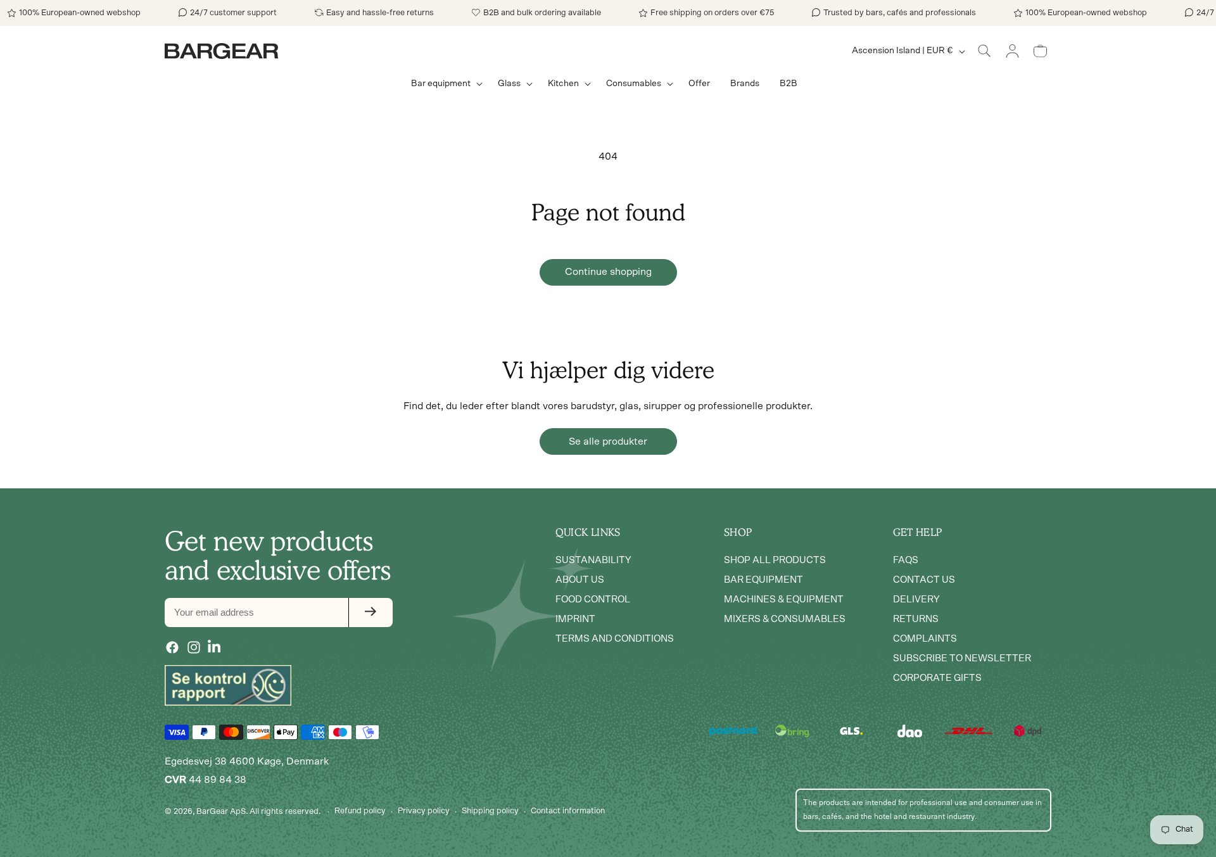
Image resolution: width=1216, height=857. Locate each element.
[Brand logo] (228, 685)
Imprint (575, 618)
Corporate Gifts (937, 677)
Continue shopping (608, 272)
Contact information (568, 811)
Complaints (925, 638)
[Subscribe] (370, 611)
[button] (444, 83)
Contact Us (924, 579)
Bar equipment (763, 579)
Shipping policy (490, 811)
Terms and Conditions (614, 638)
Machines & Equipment (784, 599)
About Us (579, 579)
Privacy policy (424, 811)
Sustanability (593, 559)
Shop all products (775, 559)
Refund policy (360, 811)
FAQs (905, 559)
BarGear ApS (221, 812)
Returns (916, 618)
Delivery (916, 599)
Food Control (592, 599)
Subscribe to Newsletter (962, 658)
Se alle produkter (608, 441)
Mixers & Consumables (785, 618)
